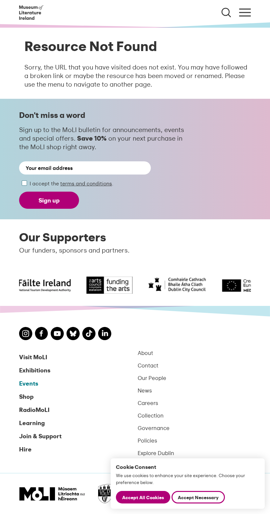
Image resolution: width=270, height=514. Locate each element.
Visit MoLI (33, 357)
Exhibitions (34, 370)
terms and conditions (86, 183)
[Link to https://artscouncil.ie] (105, 285)
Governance (154, 428)
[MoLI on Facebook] (41, 334)
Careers (148, 403)
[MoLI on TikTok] (88, 334)
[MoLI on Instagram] (25, 334)
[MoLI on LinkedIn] (104, 334)
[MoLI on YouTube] (57, 334)
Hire (25, 449)
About (145, 353)
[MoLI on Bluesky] (73, 334)
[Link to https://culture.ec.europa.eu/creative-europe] (237, 285)
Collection (151, 415)
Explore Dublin (156, 453)
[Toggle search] (226, 12)
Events (28, 383)
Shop (26, 396)
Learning (32, 423)
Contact (148, 365)
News (145, 390)
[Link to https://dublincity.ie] (173, 285)
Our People (152, 378)
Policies (147, 440)
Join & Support (40, 436)
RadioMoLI (34, 409)
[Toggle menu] (245, 12)
